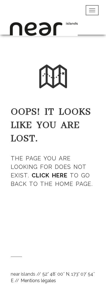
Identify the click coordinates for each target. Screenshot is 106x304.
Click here (50, 175)
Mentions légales (38, 280)
